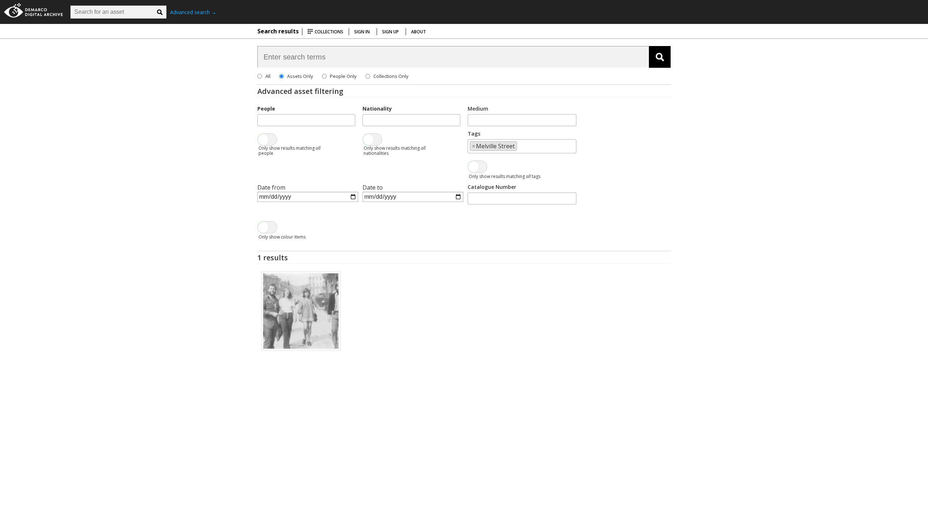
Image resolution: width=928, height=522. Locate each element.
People (266, 108)
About (418, 32)
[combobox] (306, 120)
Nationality (377, 108)
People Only (343, 76)
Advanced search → (193, 12)
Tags (474, 133)
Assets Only (300, 76)
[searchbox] (262, 119)
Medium (478, 108)
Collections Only (391, 76)
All (267, 76)
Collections (328, 32)
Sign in (362, 32)
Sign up (390, 32)
